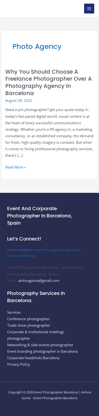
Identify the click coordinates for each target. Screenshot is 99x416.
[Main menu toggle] (89, 9)
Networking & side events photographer (40, 344)
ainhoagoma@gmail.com (38, 280)
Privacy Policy (18, 364)
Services (14, 312)
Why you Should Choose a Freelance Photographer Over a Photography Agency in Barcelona (48, 82)
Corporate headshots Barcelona (33, 357)
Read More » (15, 166)
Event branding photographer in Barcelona (42, 351)
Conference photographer (28, 318)
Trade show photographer (28, 325)
